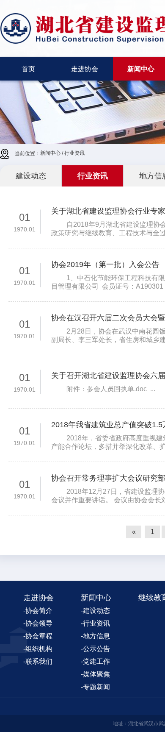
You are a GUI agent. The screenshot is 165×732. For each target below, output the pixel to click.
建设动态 (31, 176)
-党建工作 (95, 661)
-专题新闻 (95, 686)
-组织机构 (37, 648)
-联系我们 (37, 661)
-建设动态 (95, 610)
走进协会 (84, 68)
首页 (28, 68)
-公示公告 (95, 648)
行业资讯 (74, 153)
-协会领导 (37, 623)
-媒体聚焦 (95, 674)
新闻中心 (50, 153)
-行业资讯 (95, 623)
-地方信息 (95, 636)
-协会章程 (37, 636)
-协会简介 (37, 610)
